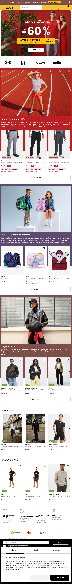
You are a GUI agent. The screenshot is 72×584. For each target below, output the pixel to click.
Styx (2, 494)
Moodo (3, 444)
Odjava (67, 7)
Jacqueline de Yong (7, 388)
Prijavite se (60, 9)
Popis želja (51, 9)
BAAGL (3, 276)
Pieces (50, 388)
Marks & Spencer (54, 494)
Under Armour (6, 161)
